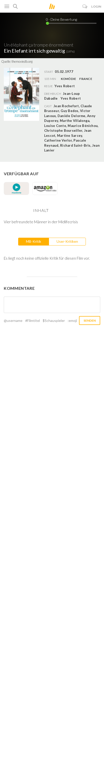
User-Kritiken (67, 241)
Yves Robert (71, 98)
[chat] (85, 6)
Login (96, 6)
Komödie (68, 79)
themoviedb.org (22, 61)
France (85, 79)
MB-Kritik (33, 241)
